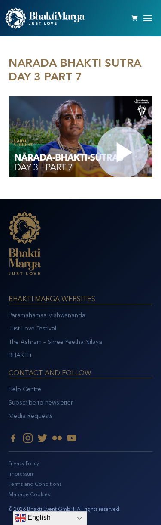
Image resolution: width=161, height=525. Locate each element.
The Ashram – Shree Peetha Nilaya (55, 342)
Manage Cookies (29, 494)
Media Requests (31, 416)
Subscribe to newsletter (41, 402)
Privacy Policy (24, 463)
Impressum (22, 474)
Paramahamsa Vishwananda (47, 315)
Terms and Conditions (35, 484)
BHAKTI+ (21, 355)
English (38, 517)
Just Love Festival (32, 328)
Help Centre (25, 389)
